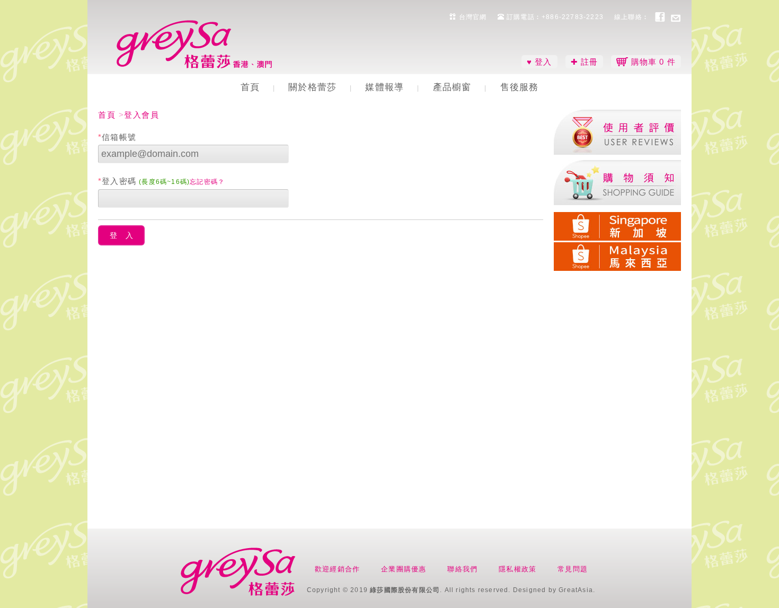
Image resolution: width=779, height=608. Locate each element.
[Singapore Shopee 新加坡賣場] (617, 224)
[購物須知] (617, 182)
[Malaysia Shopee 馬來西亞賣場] (617, 254)
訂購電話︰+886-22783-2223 (554, 17)
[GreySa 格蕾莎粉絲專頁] (659, 16)
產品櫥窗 (452, 87)
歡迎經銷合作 (337, 569)
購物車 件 (652, 61)
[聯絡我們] (675, 16)
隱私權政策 (517, 569)
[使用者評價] (617, 132)
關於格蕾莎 (312, 87)
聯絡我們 (462, 569)
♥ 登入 (539, 61)
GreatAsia (576, 590)
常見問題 (572, 569)
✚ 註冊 (584, 61)
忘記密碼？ (207, 182)
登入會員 (141, 114)
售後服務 (519, 87)
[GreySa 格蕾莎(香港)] (196, 44)
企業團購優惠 (403, 569)
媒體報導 (384, 87)
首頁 (250, 87)
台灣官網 (471, 17)
